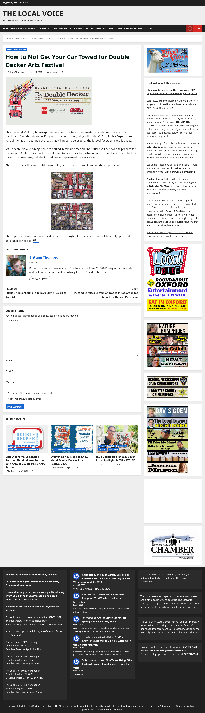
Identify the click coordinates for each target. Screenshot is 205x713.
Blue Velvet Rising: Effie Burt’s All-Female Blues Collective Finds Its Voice (102, 664)
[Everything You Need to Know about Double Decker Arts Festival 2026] (72, 439)
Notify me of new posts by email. (25, 398)
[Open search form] (183, 28)
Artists (101, 446)
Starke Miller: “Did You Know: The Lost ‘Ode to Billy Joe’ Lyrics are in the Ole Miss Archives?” (102, 640)
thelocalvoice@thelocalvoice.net (168, 650)
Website (10, 382)
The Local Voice (33, 13)
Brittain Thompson (16, 72)
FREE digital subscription (19, 28)
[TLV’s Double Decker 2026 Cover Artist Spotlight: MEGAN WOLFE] (117, 439)
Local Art (34, 446)
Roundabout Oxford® (67, 28)
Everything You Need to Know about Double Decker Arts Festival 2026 (69, 460)
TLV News (11, 471)
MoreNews (102, 709)
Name (10, 360)
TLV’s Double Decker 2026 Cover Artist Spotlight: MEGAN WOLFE (115, 458)
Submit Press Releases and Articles (131, 28)
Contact (44, 28)
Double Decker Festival (16, 49)
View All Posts (40, 279)
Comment (12, 320)
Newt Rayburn (57, 467)
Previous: (36, 293)
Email (9, 371)
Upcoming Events (30, 449)
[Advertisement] (173, 501)
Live (197, 28)
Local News (80, 449)
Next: (106, 293)
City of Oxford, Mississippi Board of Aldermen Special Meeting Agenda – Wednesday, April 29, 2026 (102, 578)
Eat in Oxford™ (95, 28)
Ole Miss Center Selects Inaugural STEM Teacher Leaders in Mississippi (100, 598)
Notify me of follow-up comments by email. (30, 393)
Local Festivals (15, 449)
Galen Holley (89, 574)
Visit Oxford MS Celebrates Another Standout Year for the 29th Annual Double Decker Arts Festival (26, 462)
